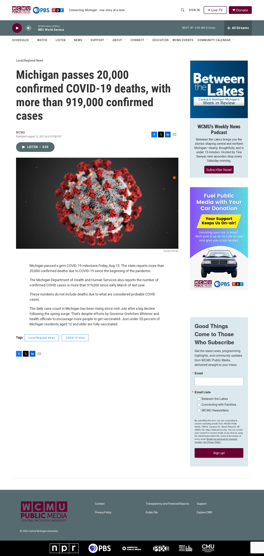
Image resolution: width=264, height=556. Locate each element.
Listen (61, 40)
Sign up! (219, 453)
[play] (17, 28)
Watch (42, 40)
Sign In (194, 10)
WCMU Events (183, 40)
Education (160, 40)
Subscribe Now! (219, 169)
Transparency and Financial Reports (167, 503)
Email (199, 373)
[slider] (34, 28)
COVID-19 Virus (75, 337)
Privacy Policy (103, 512)
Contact (100, 503)
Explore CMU (204, 512)
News (78, 40)
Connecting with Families (219, 404)
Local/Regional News (29, 60)
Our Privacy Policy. (212, 441)
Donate (242, 10)
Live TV (217, 10)
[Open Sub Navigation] (31, 40)
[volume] (28, 28)
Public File (152, 512)
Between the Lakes (215, 398)
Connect (137, 40)
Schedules (20, 40)
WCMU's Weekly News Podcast (219, 129)
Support (97, 40)
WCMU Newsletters (215, 410)
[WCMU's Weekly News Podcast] (219, 89)
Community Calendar (214, 40)
